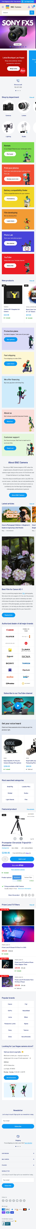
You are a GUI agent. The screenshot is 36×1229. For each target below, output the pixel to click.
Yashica (6, 307)
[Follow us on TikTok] (20, 1200)
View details (30, 809)
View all (31, 97)
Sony (10, 1030)
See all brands (26, 1036)
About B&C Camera (18, 495)
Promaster (5, 848)
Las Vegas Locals (28, 1)
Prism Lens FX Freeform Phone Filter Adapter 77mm (24, 963)
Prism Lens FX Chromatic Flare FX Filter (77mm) (24, 981)
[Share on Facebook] (22, 895)
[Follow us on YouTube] (17, 1200)
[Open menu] (3, 7)
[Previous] (15, 838)
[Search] (32, 13)
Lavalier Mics (26, 786)
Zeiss (10, 1036)
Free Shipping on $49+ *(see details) (11, 1)
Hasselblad (26, 1010)
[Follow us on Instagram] (10, 1200)
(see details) (10, 1143)
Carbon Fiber (28, 877)
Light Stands (10, 799)
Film (26, 799)
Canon (10, 1004)
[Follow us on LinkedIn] (24, 1200)
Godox (26, 793)
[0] (32, 7)
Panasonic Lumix (10, 1023)
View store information (24, 888)
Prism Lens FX (6, 945)
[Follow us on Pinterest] (13, 1200)
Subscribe (18, 1126)
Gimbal (10, 793)
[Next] (21, 838)
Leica (10, 1017)
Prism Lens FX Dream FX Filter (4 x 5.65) (14, 947)
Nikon (26, 1017)
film (24, 593)
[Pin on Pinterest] (26, 895)
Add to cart (22, 859)
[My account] (29, 7)
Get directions (11, 1077)
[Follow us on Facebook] (3, 1200)
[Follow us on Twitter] (6, 1200)
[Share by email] (33, 895)
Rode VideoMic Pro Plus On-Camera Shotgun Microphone (12, 762)
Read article (8, 615)
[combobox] (16, 13)
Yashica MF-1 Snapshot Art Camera (12, 310)
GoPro (10, 1010)
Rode (5, 758)
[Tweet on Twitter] (29, 895)
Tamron (26, 1030)
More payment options (18, 869)
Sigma (26, 1023)
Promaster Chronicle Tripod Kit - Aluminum (17, 843)
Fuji (26, 1004)
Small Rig (10, 786)
